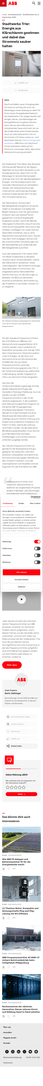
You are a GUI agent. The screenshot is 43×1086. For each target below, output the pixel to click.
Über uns (7, 1027)
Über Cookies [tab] (35, 503)
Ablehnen (21, 587)
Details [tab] (21, 503)
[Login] (39, 3)
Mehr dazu (12, 665)
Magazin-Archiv (9, 1038)
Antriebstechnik (15, 855)
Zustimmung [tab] (8, 503)
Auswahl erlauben (21, 579)
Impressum (8, 1063)
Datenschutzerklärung (12, 1057)
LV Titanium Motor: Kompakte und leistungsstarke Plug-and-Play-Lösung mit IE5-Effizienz (20, 911)
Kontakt (6, 1043)
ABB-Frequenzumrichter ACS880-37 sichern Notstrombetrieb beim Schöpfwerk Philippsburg (20, 960)
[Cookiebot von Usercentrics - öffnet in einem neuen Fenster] (30, 497)
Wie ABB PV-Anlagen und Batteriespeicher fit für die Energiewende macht (16, 862)
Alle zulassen (21, 572)
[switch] (37, 548)
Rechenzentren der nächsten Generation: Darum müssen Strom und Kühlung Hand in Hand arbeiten (21, 1009)
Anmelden (7, 1032)
